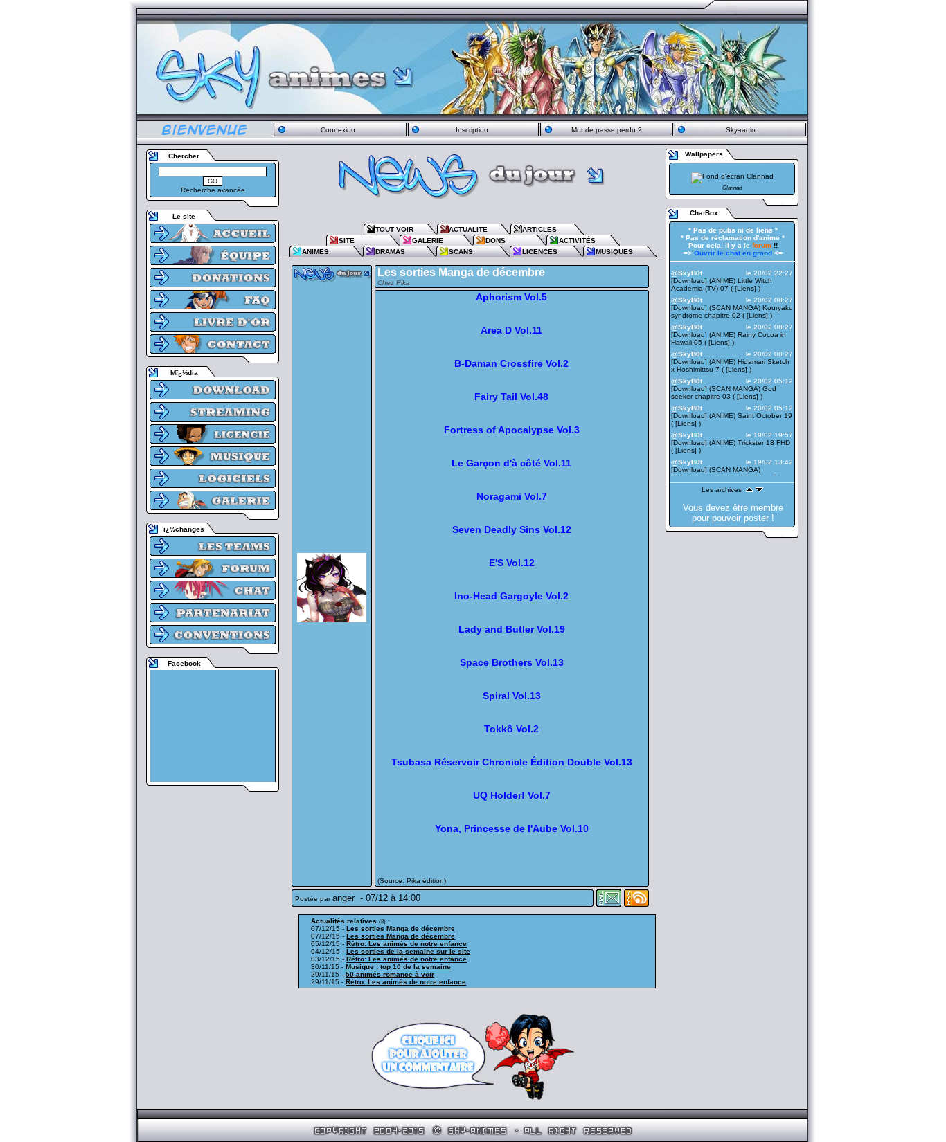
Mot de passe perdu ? (606, 130)
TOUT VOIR (394, 229)
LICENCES (539, 251)
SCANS (461, 251)
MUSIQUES (614, 251)
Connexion (338, 130)
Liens (745, 288)
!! (765, 245)
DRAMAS (390, 251)
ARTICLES (539, 229)
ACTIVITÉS (577, 240)
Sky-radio (741, 130)
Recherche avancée (213, 190)
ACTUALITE (468, 229)
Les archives (722, 489)
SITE (347, 240)
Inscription (472, 130)
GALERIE (427, 240)
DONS (495, 240)
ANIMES (315, 251)
